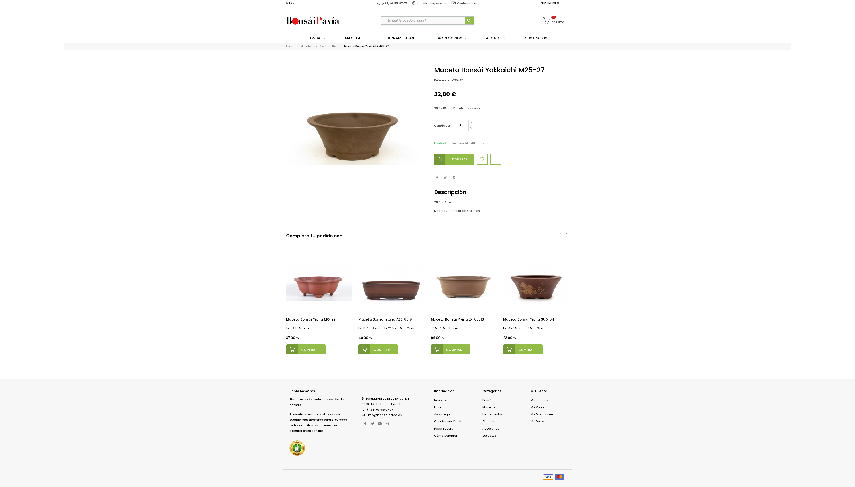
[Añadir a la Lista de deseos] (482, 159)
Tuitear (445, 177)
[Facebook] (365, 423)
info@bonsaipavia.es (385, 415)
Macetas (488, 407)
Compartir (437, 177)
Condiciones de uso (449, 421)
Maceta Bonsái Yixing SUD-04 (528, 319)
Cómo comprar (445, 436)
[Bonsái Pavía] (312, 20)
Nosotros (440, 400)
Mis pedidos (539, 400)
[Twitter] (372, 423)
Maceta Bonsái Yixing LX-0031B (457, 319)
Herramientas (492, 414)
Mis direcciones (542, 414)
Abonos (488, 421)
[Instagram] (387, 423)
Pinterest (454, 177)
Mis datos (537, 421)
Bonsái (487, 400)
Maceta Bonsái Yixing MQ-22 (310, 319)
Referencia (442, 80)
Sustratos (489, 436)
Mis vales (537, 407)
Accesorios (490, 428)
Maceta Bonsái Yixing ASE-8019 (385, 319)
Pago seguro (443, 428)
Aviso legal (442, 414)
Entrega (440, 407)
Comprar (460, 159)
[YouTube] (380, 423)
